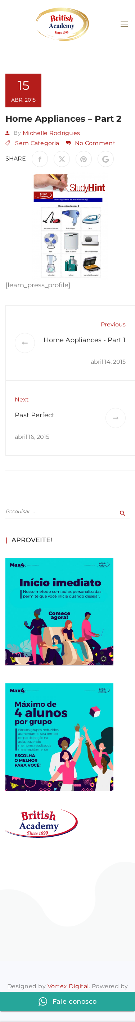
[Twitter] (62, 159)
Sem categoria (37, 143)
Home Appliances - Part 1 (85, 340)
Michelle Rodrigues (51, 133)
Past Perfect (34, 415)
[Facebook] (40, 159)
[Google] (106, 159)
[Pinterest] (84, 159)
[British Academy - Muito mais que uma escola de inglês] (61, 24)
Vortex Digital (68, 986)
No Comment (95, 143)
